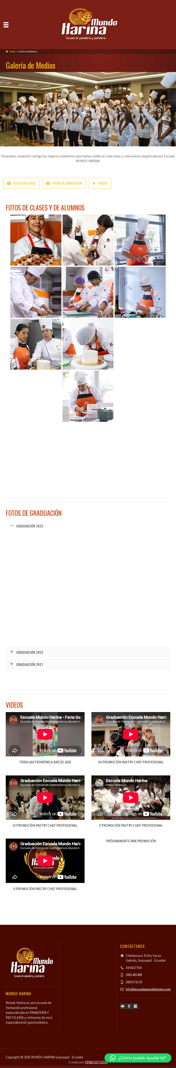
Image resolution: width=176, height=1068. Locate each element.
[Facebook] (129, 1006)
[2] (88, 344)
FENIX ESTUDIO (96, 1062)
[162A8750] (88, 560)
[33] (35, 396)
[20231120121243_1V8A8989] (88, 292)
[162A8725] (140, 612)
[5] (88, 240)
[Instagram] (135, 1006)
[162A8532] (140, 560)
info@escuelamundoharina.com (148, 989)
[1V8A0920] (140, 448)
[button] (137, 1058)
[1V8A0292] (88, 448)
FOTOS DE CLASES (24, 183)
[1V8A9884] (140, 240)
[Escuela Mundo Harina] (88, 24)
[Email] (123, 1006)
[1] (88, 396)
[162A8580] (35, 612)
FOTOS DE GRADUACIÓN (67, 183)
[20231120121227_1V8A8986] (35, 292)
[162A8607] (88, 612)
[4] (140, 344)
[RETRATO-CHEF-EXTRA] (35, 240)
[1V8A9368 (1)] (35, 448)
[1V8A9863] (140, 396)
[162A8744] (35, 560)
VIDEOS (103, 183)
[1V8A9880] (140, 292)
